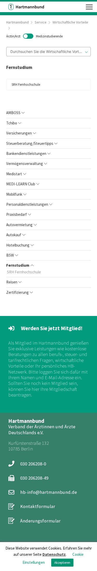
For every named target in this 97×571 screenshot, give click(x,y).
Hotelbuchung (17, 245)
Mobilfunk (14, 194)
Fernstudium (17, 265)
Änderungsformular (40, 521)
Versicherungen (19, 133)
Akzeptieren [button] (62, 562)
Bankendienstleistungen (26, 153)
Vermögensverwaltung (24, 163)
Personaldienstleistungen (27, 204)
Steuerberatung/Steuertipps (29, 143)
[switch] (34, 36)
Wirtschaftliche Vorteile (70, 22)
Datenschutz (54, 554)
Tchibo (11, 123)
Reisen (11, 282)
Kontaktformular (37, 506)
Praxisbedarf (16, 214)
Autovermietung (19, 224)
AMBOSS (13, 112)
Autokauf (13, 234)
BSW (10, 255)
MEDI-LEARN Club (20, 183)
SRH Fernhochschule (24, 271)
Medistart (14, 173)
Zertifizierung (17, 292)
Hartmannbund (17, 22)
